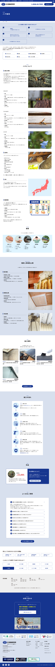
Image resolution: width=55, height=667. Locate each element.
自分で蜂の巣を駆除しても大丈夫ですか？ (19, 530)
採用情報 (8, 0)
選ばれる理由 (28, 641)
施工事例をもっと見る (27, 386)
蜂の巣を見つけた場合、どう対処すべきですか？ (20, 511)
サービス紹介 (37, 641)
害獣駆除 (33, 564)
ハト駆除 (8, 564)
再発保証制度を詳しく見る (24, 452)
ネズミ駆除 (46, 564)
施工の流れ (8, 56)
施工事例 (43, 53)
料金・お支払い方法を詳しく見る (21, 555)
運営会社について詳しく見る (46, 555)
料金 (19, 56)
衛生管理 (46, 568)
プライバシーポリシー (47, 650)
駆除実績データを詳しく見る (8, 555)
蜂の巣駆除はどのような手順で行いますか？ (20, 524)
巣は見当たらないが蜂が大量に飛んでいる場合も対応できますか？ (23, 520)
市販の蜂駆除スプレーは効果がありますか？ (20, 527)
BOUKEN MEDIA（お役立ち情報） (28, 0)
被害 (19, 53)
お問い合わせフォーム (27, 405)
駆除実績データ (28, 642)
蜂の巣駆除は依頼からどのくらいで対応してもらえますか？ (22, 514)
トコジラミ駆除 (33, 568)
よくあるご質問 (32, 56)
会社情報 (4, 0)
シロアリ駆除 (21, 568)
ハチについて (9, 53)
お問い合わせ (47, 646)
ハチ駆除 (36, 645)
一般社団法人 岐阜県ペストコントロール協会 (8, 650)
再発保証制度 (27, 645)
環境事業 (20, 0)
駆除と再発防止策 (33, 53)
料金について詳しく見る (35, 480)
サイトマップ (47, 648)
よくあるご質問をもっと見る (27, 541)
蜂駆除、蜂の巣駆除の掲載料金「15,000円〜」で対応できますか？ (23, 502)
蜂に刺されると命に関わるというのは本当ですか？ (21, 517)
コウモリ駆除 (21, 564)
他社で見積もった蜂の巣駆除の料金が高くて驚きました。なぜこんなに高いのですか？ (26, 533)
